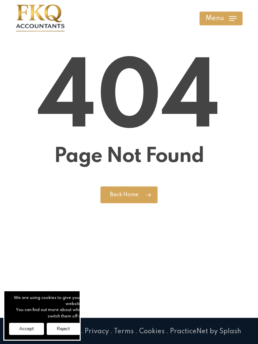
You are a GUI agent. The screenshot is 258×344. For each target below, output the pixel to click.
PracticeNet (189, 331)
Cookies (152, 331)
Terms (124, 331)
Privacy (97, 331)
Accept (26, 329)
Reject (63, 329)
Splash (230, 331)
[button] (221, 18)
